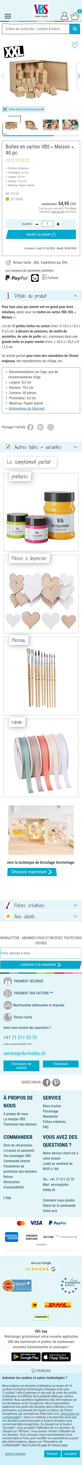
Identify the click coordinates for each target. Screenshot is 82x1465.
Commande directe (16, 1161)
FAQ (46, 1127)
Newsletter (50, 1116)
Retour (8, 1177)
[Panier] (75, 15)
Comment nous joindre (59, 1200)
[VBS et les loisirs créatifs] (41, 10)
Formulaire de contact (21, 1066)
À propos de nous (15, 1114)
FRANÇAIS (43, 1371)
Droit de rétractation (17, 1145)
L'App (7, 1198)
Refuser (52, 1454)
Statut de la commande (59, 1205)
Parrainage (50, 1111)
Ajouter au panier (38, 234)
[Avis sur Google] (41, 1267)
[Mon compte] (64, 15)
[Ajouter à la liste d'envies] (74, 45)
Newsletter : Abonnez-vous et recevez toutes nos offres (41, 940)
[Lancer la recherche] (74, 28)
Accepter (71, 1454)
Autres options (15, 1454)
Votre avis (50, 1211)
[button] (6, 76)
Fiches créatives (54, 1122)
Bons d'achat (52, 1106)
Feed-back (60, 1064)
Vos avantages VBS (17, 1156)
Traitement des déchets (20, 1124)
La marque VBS (14, 1119)
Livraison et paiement (18, 1150)
